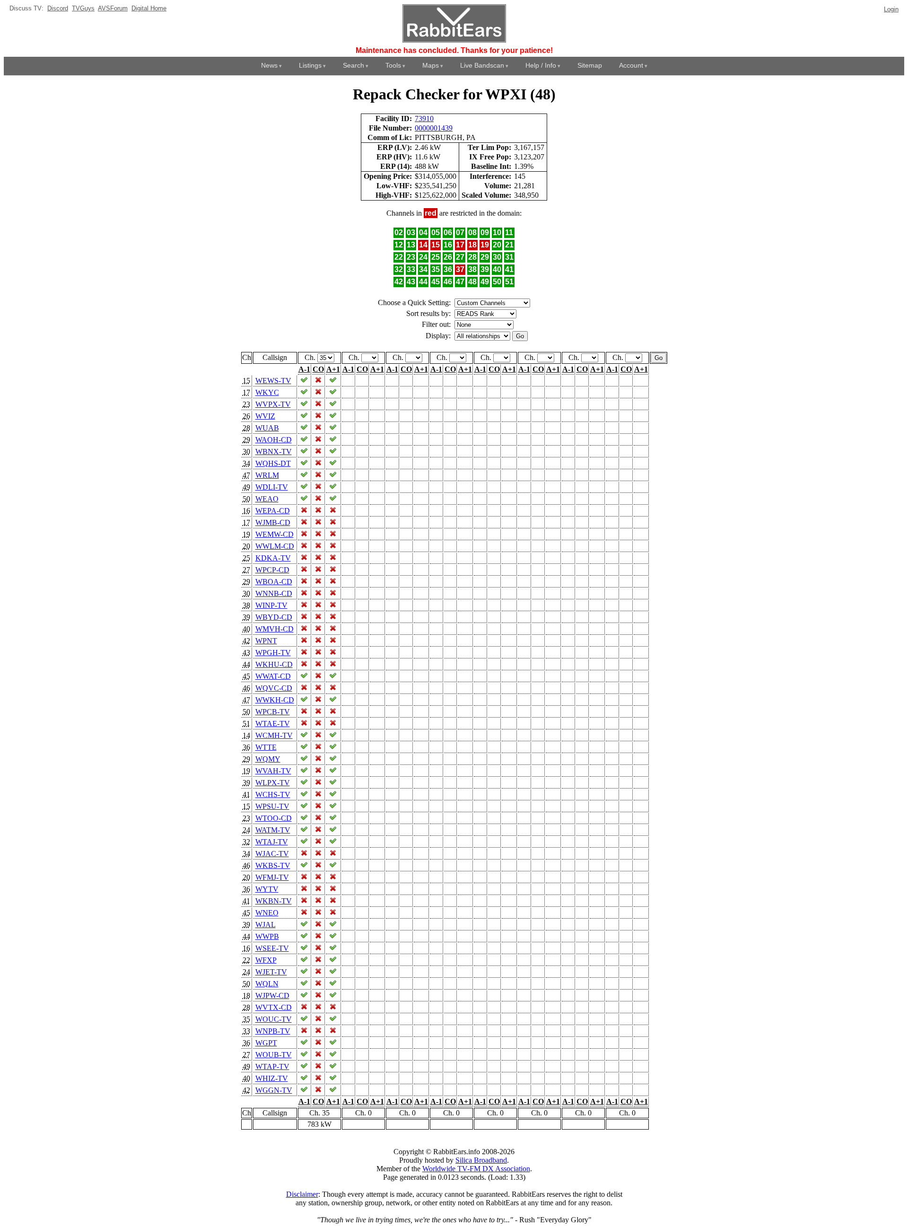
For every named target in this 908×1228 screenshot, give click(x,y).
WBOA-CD (273, 582)
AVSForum (113, 8)
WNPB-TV (272, 1031)
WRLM (267, 475)
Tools (393, 65)
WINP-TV (271, 605)
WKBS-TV (272, 865)
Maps (430, 65)
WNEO (267, 913)
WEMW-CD (274, 534)
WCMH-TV (274, 735)
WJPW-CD (272, 995)
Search (353, 65)
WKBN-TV (273, 901)
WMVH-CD (274, 629)
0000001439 (434, 128)
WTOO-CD (273, 818)
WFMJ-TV (272, 877)
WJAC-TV (272, 854)
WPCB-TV (272, 712)
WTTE (266, 747)
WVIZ (265, 416)
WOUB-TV (273, 1055)
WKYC (267, 392)
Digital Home (148, 8)
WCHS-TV (272, 794)
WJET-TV (271, 972)
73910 (424, 118)
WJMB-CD (272, 522)
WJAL (265, 925)
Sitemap (589, 65)
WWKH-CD (274, 700)
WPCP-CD (272, 570)
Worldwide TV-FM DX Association (476, 1169)
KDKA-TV (273, 558)
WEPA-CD (272, 511)
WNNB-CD (273, 593)
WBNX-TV (273, 451)
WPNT (266, 641)
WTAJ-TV (271, 842)
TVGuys (83, 8)
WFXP (266, 960)
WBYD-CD (273, 617)
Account (631, 65)
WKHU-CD (274, 664)
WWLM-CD (274, 546)
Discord (57, 8)
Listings (310, 65)
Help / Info (540, 65)
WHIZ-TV (271, 1078)
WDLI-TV (271, 487)
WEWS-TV (273, 381)
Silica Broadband (481, 1160)
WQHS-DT (273, 463)
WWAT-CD (273, 676)
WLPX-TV (272, 783)
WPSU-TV (272, 806)
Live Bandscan (482, 65)
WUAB (267, 428)
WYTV (267, 889)
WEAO (267, 499)
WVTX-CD (273, 1007)
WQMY (267, 759)
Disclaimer (302, 1194)
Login (891, 9)
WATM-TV (272, 830)
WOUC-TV (273, 1019)
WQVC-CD (273, 688)
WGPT (266, 1043)
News (269, 65)
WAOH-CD (273, 440)
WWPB (267, 936)
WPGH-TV (273, 653)
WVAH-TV (273, 771)
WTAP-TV (272, 1066)
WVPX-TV (273, 404)
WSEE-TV (272, 948)
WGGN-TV (273, 1090)
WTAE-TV (272, 723)
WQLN (267, 984)
